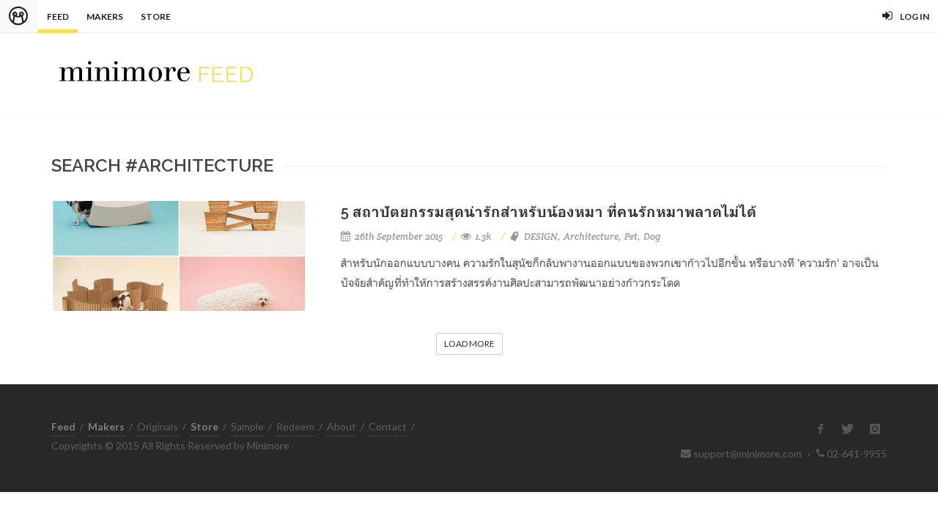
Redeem (295, 426)
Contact (388, 426)
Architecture (591, 236)
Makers (104, 16)
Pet (631, 236)
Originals (157, 426)
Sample (247, 426)
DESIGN (541, 236)
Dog (652, 236)
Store (156, 16)
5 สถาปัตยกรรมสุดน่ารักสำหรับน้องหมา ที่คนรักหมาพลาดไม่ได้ (548, 212)
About (341, 426)
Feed (58, 16)
